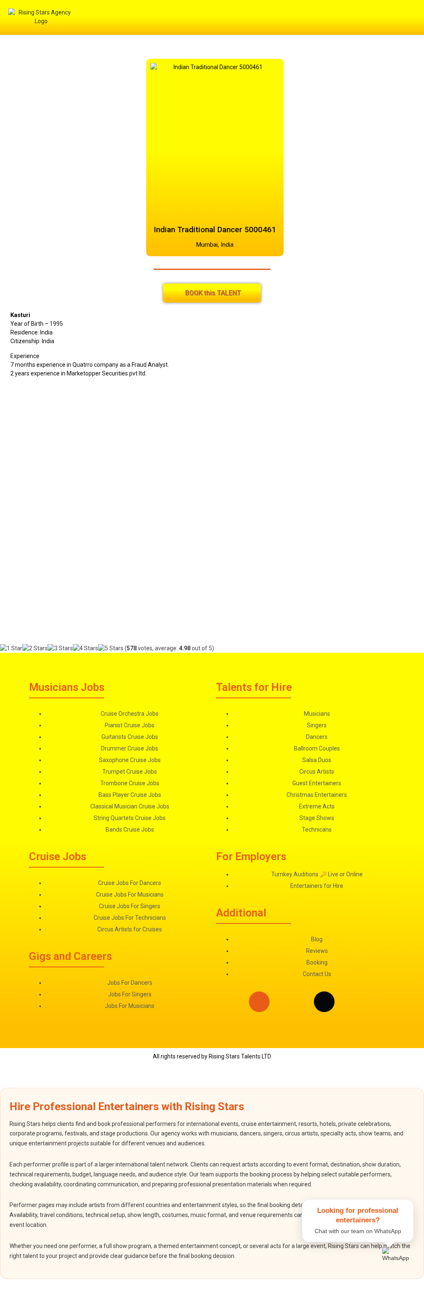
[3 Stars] (60, 648)
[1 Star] (11, 648)
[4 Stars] (85, 648)
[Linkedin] (226, 1001)
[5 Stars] (110, 648)
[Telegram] (357, 1001)
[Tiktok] (324, 1001)
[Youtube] (389, 1001)
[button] (282, 17)
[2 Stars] (35, 648)
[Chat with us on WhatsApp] (398, 1263)
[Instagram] (259, 1001)
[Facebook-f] (291, 1001)
